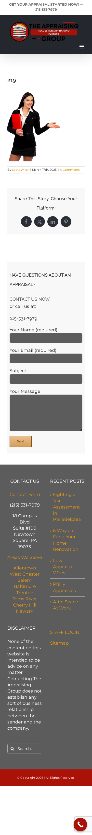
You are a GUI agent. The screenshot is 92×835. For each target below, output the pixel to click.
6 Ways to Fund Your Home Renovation (65, 540)
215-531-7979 (46, 9)
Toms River (25, 599)
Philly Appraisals (64, 587)
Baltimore (25, 586)
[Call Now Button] (80, 824)
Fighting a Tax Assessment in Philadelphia (67, 507)
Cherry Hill (24, 605)
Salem (25, 580)
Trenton (24, 592)
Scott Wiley (20, 169)
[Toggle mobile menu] (82, 46)
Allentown (24, 568)
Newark (24, 611)
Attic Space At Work (65, 605)
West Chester (24, 574)
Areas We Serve (24, 557)
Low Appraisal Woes (63, 567)
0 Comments (70, 169)
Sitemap (59, 643)
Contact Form (25, 494)
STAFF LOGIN (64, 632)
